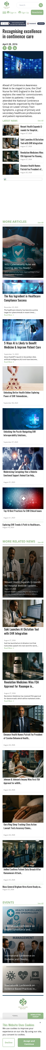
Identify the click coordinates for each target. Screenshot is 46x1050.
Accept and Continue (29, 1042)
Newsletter (37, 12)
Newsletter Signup (36, 1016)
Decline (8, 1042)
